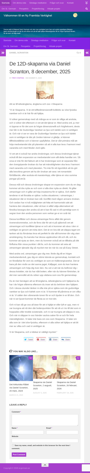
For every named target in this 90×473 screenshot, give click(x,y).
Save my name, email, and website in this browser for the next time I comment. (41, 446)
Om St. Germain (9, 9)
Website (15, 436)
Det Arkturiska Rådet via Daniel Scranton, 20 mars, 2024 (19, 387)
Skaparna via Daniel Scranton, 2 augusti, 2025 (42, 385)
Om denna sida (19, 3)
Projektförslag (38, 9)
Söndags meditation (38, 3)
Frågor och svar (57, 3)
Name (15, 428)
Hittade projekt (53, 9)
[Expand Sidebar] (3, 52)
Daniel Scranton (18, 53)
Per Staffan (18, 78)
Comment (16, 412)
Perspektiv (24, 9)
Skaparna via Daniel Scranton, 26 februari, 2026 (67, 385)
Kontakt (70, 3)
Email (49, 428)
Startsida (5, 3)
